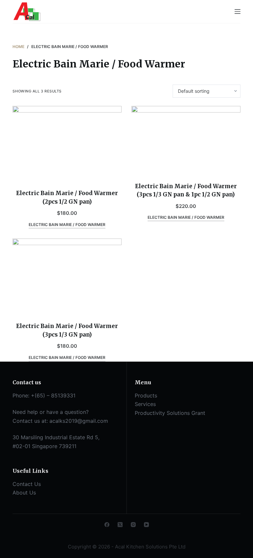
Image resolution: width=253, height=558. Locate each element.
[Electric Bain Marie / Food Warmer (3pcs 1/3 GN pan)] (67, 276)
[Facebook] (106, 524)
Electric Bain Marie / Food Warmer (67, 224)
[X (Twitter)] (120, 524)
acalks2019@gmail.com (78, 421)
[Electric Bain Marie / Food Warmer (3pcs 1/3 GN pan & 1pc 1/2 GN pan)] (185, 140)
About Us (24, 492)
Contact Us (27, 484)
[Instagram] (133, 524)
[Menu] (237, 11)
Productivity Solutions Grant (170, 413)
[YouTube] (146, 524)
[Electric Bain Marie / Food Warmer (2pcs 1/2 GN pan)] (67, 143)
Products (146, 395)
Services (145, 404)
